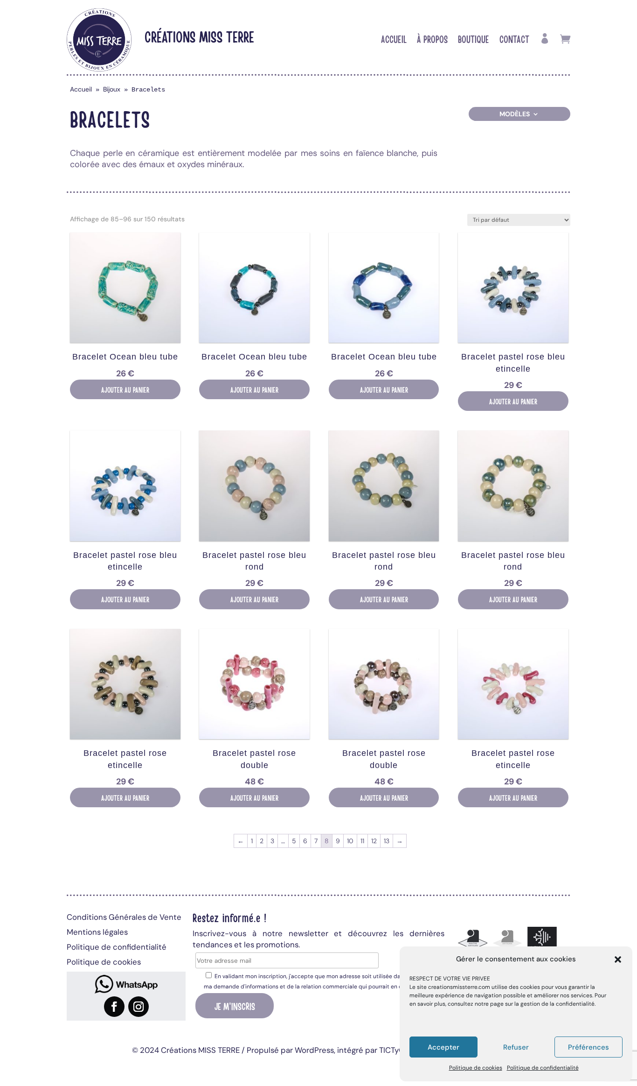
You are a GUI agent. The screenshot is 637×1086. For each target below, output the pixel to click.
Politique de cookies (475, 1068)
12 (374, 841)
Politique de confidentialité (543, 1068)
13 (386, 841)
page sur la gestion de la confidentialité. (542, 1004)
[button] (618, 959)
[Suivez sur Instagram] (138, 1006)
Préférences (588, 1047)
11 (362, 841)
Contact (514, 40)
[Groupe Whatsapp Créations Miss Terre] (126, 984)
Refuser (516, 1047)
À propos (432, 40)
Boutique (473, 40)
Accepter (443, 1047)
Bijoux (111, 89)
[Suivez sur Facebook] (114, 1006)
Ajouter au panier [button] (125, 389)
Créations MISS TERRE (199, 36)
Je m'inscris (235, 1006)
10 (350, 841)
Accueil (394, 40)
